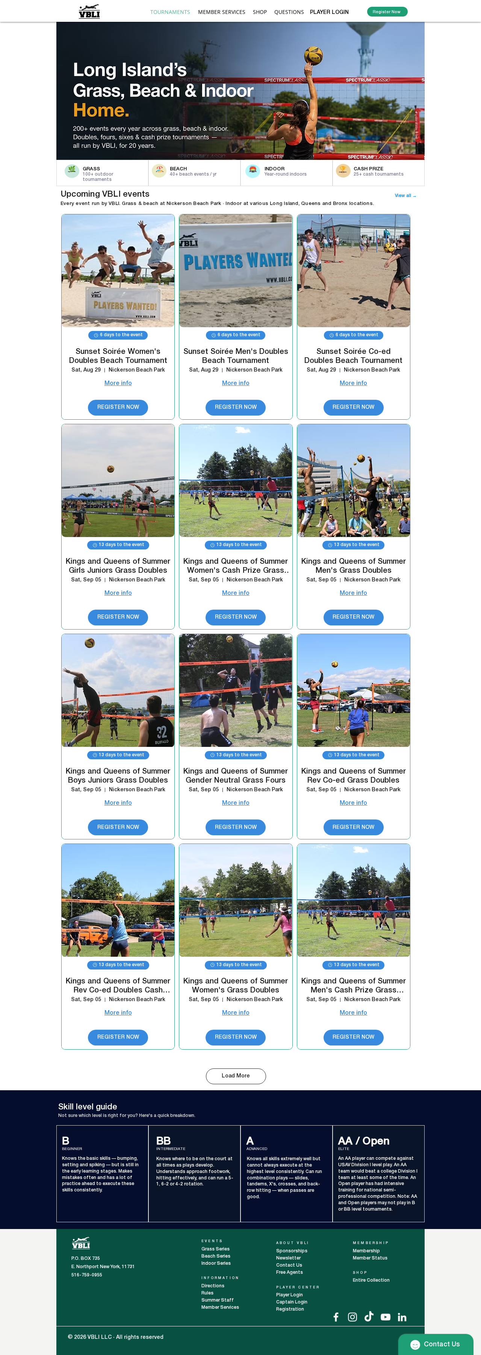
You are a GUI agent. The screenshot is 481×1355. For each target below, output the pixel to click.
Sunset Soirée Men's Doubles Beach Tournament (235, 356)
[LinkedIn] (402, 1317)
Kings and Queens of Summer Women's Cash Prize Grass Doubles (235, 566)
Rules (207, 1293)
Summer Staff (217, 1300)
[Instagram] (352, 1317)
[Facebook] (336, 1317)
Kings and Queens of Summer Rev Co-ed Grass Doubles (353, 776)
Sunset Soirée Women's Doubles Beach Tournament (118, 356)
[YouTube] (386, 1317)
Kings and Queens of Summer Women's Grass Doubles (235, 986)
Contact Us (289, 1265)
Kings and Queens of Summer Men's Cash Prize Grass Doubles (353, 986)
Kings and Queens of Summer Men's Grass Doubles (353, 566)
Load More (236, 1076)
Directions (213, 1286)
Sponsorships (291, 1251)
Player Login (290, 1295)
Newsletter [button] (288, 1258)
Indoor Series (216, 1263)
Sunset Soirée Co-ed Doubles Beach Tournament (353, 356)
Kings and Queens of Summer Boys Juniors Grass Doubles (118, 776)
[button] (221, 12)
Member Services (220, 1307)
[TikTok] (369, 1317)
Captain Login (291, 1302)
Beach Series (215, 1256)
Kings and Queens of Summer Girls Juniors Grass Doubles (118, 566)
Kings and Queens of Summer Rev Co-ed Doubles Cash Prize (118, 986)
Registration (290, 1309)
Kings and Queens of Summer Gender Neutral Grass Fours (235, 776)
